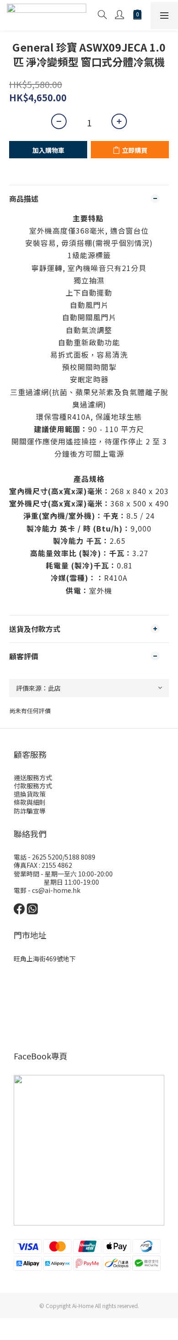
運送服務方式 (33, 777)
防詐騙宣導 (30, 810)
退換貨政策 (30, 793)
